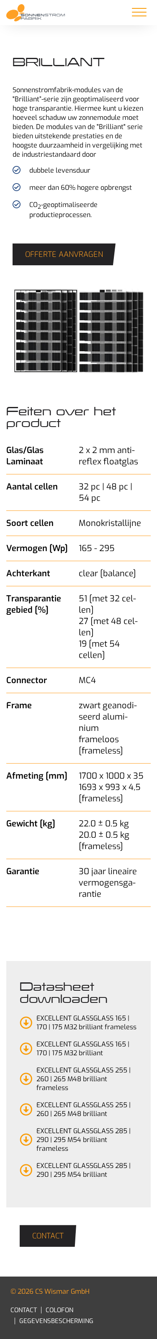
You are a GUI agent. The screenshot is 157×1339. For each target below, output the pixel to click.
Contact (48, 1236)
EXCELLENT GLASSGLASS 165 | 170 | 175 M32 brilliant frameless (86, 1022)
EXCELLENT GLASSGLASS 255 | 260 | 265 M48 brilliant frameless (83, 1079)
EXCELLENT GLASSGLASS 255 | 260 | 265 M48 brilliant (83, 1109)
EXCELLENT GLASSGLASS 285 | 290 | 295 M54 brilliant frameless (83, 1140)
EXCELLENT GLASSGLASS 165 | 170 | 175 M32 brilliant (82, 1048)
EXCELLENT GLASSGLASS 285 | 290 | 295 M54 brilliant (83, 1170)
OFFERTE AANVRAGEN (64, 254)
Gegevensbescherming (56, 1321)
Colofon (59, 1310)
